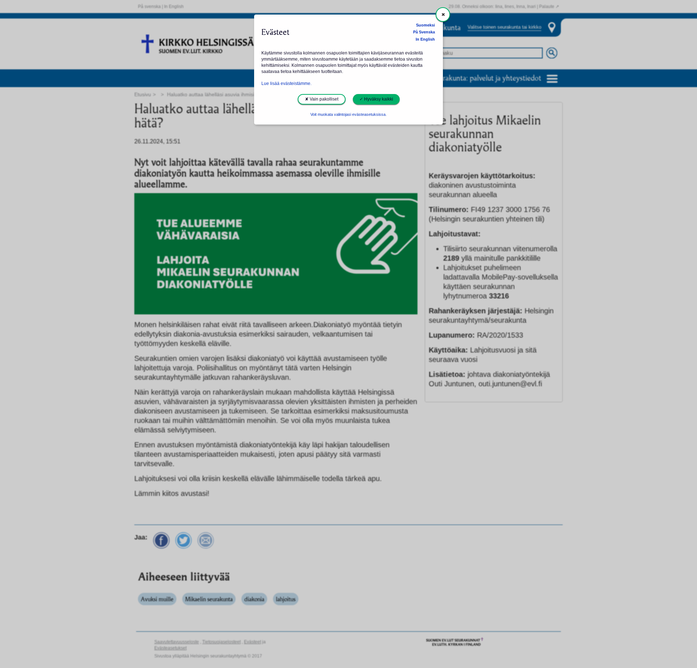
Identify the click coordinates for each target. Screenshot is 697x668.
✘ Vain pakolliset (321, 99)
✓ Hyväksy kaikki (376, 99)
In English (425, 39)
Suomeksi (425, 25)
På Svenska (424, 32)
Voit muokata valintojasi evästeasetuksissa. (348, 114)
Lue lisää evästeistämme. (286, 83)
